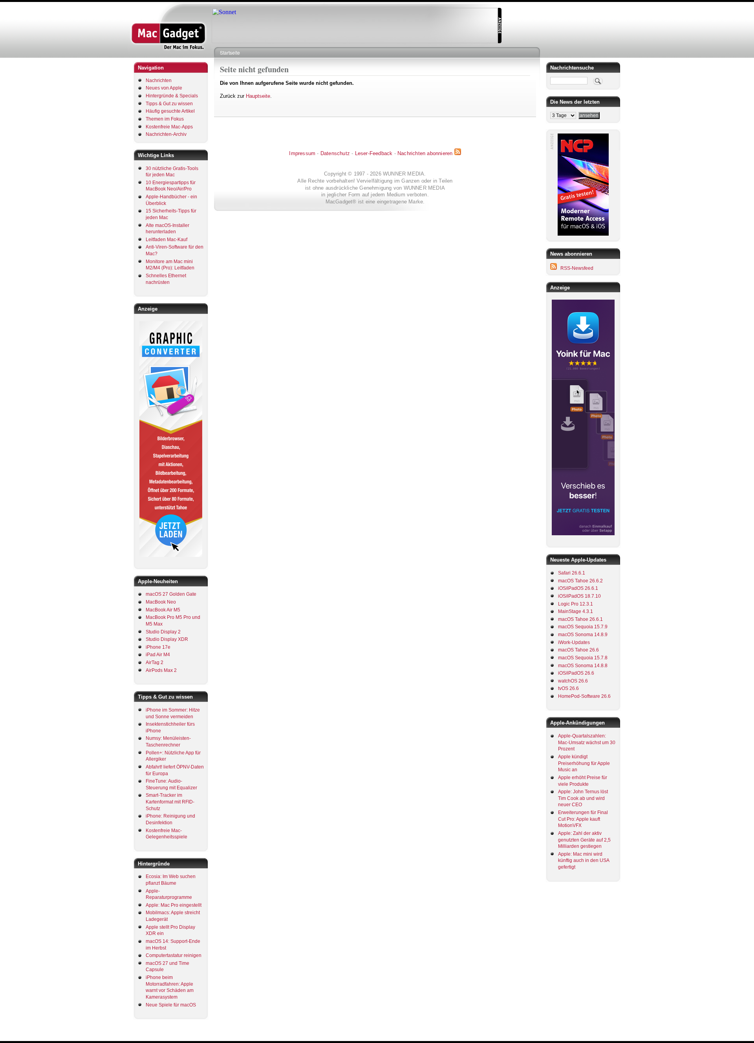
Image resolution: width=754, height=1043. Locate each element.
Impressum (302, 153)
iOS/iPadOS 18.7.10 (579, 596)
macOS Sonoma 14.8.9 (583, 634)
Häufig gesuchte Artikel (170, 111)
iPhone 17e (158, 647)
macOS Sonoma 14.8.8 (583, 665)
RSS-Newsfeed (576, 268)
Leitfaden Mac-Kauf (166, 239)
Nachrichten (159, 80)
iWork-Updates (574, 642)
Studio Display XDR (167, 639)
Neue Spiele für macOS (171, 1005)
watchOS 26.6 (573, 681)
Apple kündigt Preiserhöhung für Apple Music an (584, 763)
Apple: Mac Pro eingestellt (173, 905)
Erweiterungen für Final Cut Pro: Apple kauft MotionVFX (583, 819)
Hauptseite (258, 96)
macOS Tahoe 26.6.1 (580, 619)
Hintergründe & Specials (172, 96)
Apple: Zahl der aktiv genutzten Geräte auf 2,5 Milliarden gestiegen (584, 840)
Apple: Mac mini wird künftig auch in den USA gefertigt (583, 860)
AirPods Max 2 (161, 670)
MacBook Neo (161, 602)
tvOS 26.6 (568, 688)
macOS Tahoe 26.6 (578, 650)
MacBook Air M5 (163, 610)
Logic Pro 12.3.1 (575, 604)
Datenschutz (335, 153)
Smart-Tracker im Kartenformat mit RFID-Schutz (170, 801)
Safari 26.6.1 (571, 573)
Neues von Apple (164, 88)
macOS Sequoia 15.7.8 (583, 658)
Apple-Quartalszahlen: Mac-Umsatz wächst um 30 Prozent (586, 742)
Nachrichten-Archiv (166, 134)
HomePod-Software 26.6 (584, 696)
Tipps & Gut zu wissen (169, 103)
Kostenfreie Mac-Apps (169, 127)
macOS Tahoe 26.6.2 (580, 581)
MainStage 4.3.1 (575, 611)
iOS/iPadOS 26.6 (576, 673)
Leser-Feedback (374, 153)
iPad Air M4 (158, 654)
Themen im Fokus (165, 119)
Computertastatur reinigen (173, 955)
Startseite (230, 52)
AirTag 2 (154, 662)
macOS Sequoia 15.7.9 (583, 626)
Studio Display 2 (163, 632)
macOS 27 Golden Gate (171, 594)
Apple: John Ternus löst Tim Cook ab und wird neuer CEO (583, 798)
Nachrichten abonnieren (424, 153)
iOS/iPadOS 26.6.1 (578, 588)
